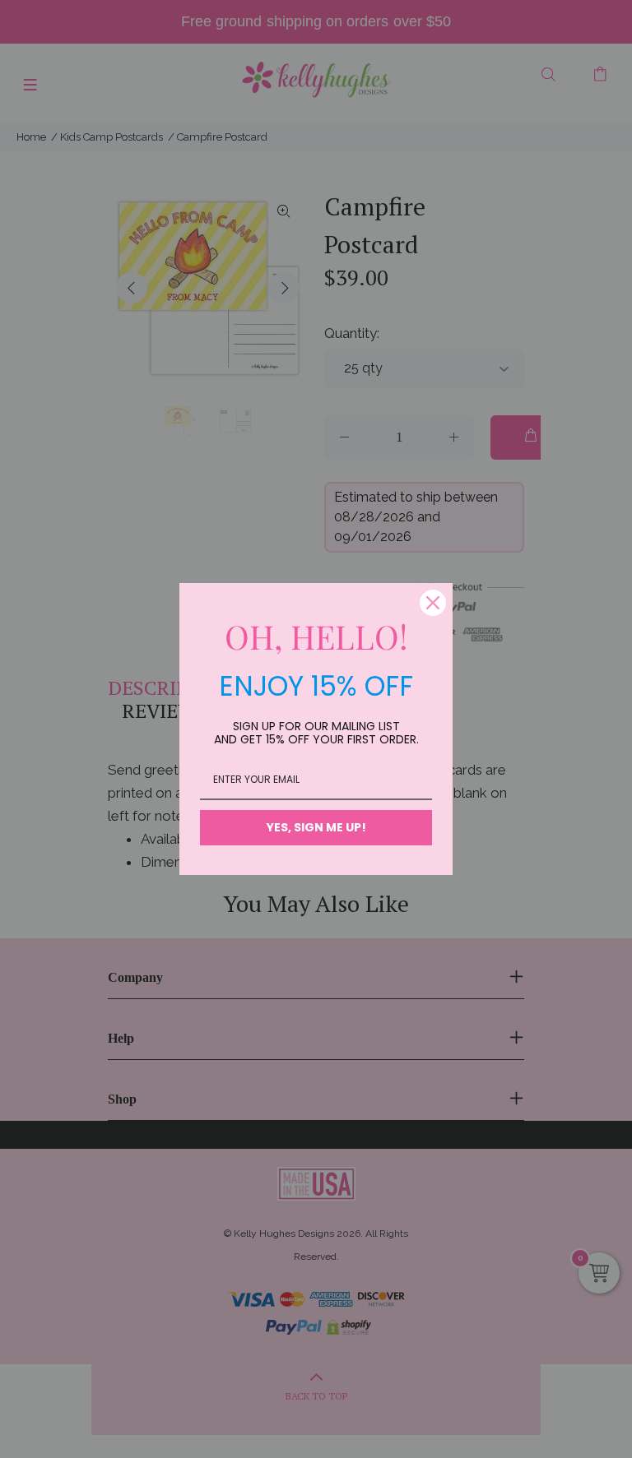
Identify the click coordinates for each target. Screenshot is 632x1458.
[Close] (433, 603)
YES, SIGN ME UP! (316, 827)
